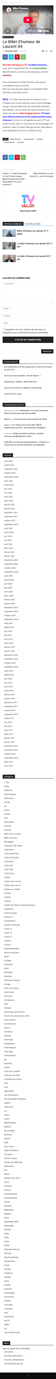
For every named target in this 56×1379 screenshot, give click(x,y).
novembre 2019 (11, 611)
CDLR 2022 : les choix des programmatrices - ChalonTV (25, 442)
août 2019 (8, 623)
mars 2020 (8, 595)
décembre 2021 (11, 512)
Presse (7, 1202)
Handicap (8, 1031)
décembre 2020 (11, 560)
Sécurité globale (11, 1257)
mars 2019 (8, 643)
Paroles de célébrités (13, 1162)
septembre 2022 (11, 477)
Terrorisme (9, 1297)
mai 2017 (8, 726)
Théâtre (7, 1300)
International (9, 1055)
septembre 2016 (11, 758)
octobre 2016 (9, 754)
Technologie (9, 1293)
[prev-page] (4, 269)
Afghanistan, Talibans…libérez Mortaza (20, 382)
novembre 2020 (11, 564)
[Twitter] (11, 57)
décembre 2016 (11, 746)
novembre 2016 (11, 750)
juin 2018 (8, 678)
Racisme (7, 1205)
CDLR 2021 (8, 865)
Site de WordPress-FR (13, 1363)
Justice (7, 1067)
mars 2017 (8, 734)
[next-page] (8, 269)
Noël (6, 1142)
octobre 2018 (9, 663)
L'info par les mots (12, 1075)
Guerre (7, 1027)
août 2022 (8, 481)
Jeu (5, 1059)
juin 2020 (8, 583)
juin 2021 (8, 536)
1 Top (6, 782)
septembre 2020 (11, 572)
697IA (6, 786)
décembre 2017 (11, 702)
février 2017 (9, 738)
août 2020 (8, 576)
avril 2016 (8, 765)
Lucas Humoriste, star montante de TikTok (30, 419)
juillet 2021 (9, 532)
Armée (7, 802)
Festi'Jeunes (9, 1000)
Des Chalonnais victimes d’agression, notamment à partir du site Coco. (28, 368)
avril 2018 (8, 686)
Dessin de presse (11, 952)
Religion (7, 1213)
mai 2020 (8, 587)
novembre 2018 (11, 659)
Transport (8, 1308)
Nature (7, 1138)
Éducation (8, 972)
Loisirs (7, 1114)
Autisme (7, 830)
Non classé (9, 1146)
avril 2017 (8, 730)
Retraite (7, 1229)
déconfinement (29, 139)
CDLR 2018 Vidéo (11, 857)
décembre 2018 (11, 655)
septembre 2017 (11, 714)
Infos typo (8, 1051)
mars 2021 (8, 548)
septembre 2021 (11, 524)
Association (9, 822)
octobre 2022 (9, 473)
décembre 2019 (11, 607)
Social (6, 1265)
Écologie (7, 960)
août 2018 (8, 671)
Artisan (7, 814)
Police (6, 1182)
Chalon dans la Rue (12, 881)
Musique (8, 1134)
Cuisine (7, 940)
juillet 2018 (9, 674)
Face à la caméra (11, 988)
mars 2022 (8, 500)
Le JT (6, 1087)
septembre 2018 (11, 667)
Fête (6, 1004)
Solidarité (8, 1273)
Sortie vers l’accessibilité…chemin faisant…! (22, 376)
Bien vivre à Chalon (12, 834)
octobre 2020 (9, 568)
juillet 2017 (9, 718)
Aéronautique (10, 794)
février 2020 (9, 599)
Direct (6, 956)
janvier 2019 (9, 651)
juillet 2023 (9, 465)
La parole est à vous (12, 1079)
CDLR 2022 (8, 869)
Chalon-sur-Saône (12, 889)
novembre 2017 (11, 706)
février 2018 (9, 694)
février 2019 (9, 647)
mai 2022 (8, 492)
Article (7, 810)
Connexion (8, 1352)
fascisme (40, 139)
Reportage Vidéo (11, 1221)
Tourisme (8, 1304)
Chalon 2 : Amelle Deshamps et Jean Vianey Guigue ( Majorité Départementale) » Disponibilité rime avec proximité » (15, 179)
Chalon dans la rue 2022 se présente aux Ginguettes (24, 445)
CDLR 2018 (8, 849)
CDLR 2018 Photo (11, 853)
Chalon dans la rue (12, 885)
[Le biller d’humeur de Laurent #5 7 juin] (9, 258)
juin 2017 (8, 722)
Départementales (11, 948)
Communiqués (10, 913)
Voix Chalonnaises (12, 1332)
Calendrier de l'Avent (13, 845)
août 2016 (8, 762)
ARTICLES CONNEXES (13, 224)
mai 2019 (8, 635)
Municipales (9, 1130)
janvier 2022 (9, 508)
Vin (5, 1328)
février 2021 (9, 552)
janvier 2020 (9, 603)
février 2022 (9, 504)
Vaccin (7, 1320)
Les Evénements (11, 1095)
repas (6, 1217)
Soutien (7, 1277)
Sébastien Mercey (12, 1249)
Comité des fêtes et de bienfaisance (20, 905)
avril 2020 (8, 591)
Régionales (9, 1209)
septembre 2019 (11, 619)
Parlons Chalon (10, 1158)
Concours (8, 917)
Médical (7, 1126)
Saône (7, 1245)
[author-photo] (28, 207)
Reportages (9, 1225)
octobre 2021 (9, 520)
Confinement (9, 921)
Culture (7, 944)
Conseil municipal (12, 925)
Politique (8, 1186)
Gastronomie (9, 1020)
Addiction (8, 790)
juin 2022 (8, 488)
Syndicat (8, 1289)
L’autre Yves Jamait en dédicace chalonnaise (23, 388)
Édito (6, 968)
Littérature (8, 1107)
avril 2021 (8, 544)
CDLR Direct (9, 873)
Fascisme (8, 996)
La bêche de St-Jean (12, 394)
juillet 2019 (9, 627)
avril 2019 (8, 639)
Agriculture (9, 798)
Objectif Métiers (11, 1150)
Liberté (7, 1103)
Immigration (9, 1043)
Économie (8, 964)
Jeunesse (8, 1063)
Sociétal (7, 1269)
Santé (6, 1241)
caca (6, 425)
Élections (8, 976)
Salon (6, 1237)
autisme (7, 826)
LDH (6, 1083)
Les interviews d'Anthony (15, 1099)
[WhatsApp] (23, 57)
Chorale (7, 893)
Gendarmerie (10, 1023)
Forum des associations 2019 (16, 1016)
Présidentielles (10, 1198)
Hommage (8, 1039)
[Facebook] (5, 57)
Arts (6, 818)
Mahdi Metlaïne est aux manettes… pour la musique (41, 174)
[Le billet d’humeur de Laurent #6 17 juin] (9, 245)
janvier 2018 (9, 698)
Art (5, 806)
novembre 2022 (11, 469)
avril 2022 (8, 496)
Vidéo (6, 1324)
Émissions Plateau (12, 980)
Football (7, 1008)
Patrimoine (9, 1166)
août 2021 (8, 528)
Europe (7, 984)
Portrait (7, 1190)
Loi (5, 1111)
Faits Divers (9, 992)
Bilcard (7, 419)
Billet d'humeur (15, 2)
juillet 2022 (9, 485)
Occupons (8, 1154)
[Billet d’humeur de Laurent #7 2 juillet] (9, 233)
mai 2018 (8, 682)
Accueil (5, 2)
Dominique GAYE (11, 51)
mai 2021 (8, 540)
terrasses (20, 142)
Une (6, 1312)
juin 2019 (8, 631)
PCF (5, 1170)
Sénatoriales (9, 1261)
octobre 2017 (9, 710)
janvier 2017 (9, 742)
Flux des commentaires (14, 1359)
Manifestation (10, 1122)
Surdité (7, 1285)
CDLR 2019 (8, 861)
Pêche (6, 1174)
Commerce (9, 909)
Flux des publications (13, 1355)
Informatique (10, 1047)
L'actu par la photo (12, 1071)
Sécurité (7, 1253)
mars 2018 (8, 690)
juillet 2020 (9, 580)
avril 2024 (8, 461)
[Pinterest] (17, 57)
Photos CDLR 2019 (12, 1178)
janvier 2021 (9, 556)
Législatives (9, 1091)
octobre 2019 (9, 615)
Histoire (7, 1035)
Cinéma (7, 897)
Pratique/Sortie (10, 1194)
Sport (6, 1281)
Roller (6, 1233)
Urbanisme (9, 1316)
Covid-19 (8, 929)
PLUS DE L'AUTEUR (33, 224)
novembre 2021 (11, 516)
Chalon (7, 877)
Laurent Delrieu (9, 142)
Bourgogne (9, 841)
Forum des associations (14, 1012)
